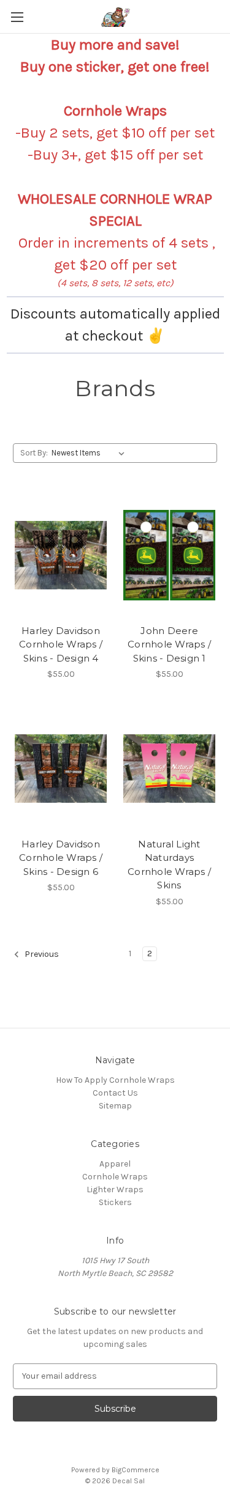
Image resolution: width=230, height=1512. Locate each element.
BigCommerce (135, 1470)
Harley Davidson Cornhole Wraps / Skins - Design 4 (60, 644)
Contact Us (115, 1093)
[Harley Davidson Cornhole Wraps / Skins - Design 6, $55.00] (61, 768)
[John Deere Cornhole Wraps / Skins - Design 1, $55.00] (169, 555)
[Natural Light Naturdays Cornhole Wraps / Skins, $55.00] (169, 768)
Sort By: (34, 452)
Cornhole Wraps (115, 1176)
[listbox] (90, 453)
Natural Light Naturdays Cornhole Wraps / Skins (169, 864)
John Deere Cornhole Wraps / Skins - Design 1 (169, 644)
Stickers (115, 1202)
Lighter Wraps (115, 1189)
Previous (41, 954)
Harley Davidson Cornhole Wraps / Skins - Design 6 (60, 857)
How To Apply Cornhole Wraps (115, 1080)
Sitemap (115, 1106)
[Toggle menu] (17, 17)
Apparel (115, 1164)
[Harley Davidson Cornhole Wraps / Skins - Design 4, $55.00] (61, 555)
